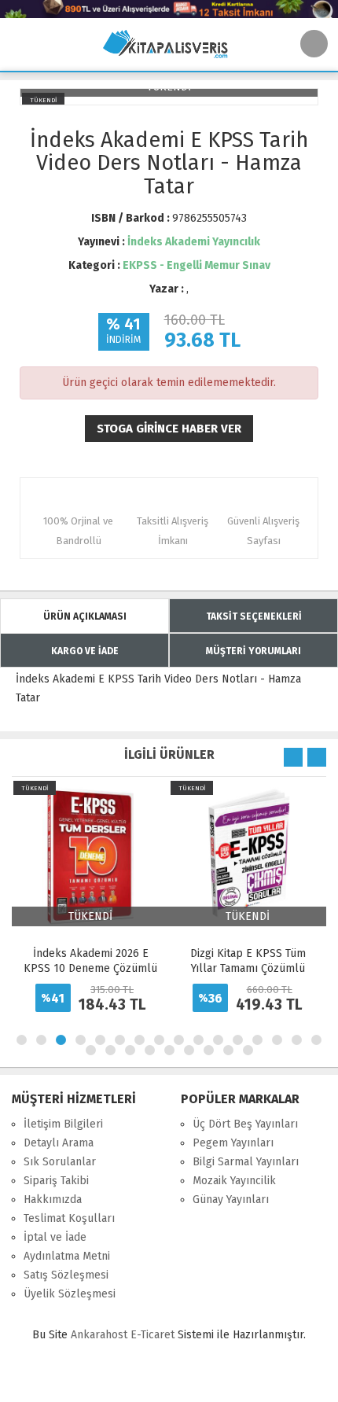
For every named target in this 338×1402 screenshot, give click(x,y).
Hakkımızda (53, 1199)
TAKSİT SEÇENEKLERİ (254, 616)
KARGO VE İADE (85, 651)
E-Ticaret (152, 1334)
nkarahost (100, 1334)
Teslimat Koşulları (69, 1218)
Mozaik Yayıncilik (234, 1180)
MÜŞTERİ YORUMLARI (253, 651)
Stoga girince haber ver (169, 428)
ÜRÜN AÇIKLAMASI (85, 616)
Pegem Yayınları (233, 1143)
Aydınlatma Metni (67, 1256)
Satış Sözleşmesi (66, 1275)
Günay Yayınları (231, 1199)
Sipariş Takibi (56, 1180)
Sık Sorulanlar (60, 1161)
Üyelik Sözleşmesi (70, 1294)
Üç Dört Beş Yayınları (245, 1124)
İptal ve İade (55, 1237)
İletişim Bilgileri (63, 1124)
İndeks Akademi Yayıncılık (193, 241)
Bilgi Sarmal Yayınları (246, 1161)
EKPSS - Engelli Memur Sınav (196, 265)
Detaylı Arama (59, 1143)
